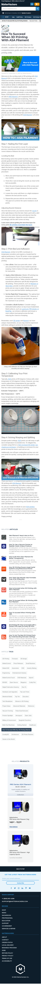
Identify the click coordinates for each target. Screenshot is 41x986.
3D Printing (5, 658)
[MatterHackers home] (9, 4)
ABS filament (13, 96)
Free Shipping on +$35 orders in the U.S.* (13, 1)
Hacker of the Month (8, 739)
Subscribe (20, 883)
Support (5, 923)
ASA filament (27, 115)
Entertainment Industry (19, 673)
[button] (20, 13)
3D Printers (28, 17)
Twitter (15, 888)
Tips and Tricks (33, 21)
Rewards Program (9, 948)
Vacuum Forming (7, 711)
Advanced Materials (19, 706)
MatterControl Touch (8, 677)
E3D (23, 668)
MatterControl (6, 663)
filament (26, 320)
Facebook (11, 888)
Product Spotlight (7, 715)
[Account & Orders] (32, 4)
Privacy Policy (7, 956)
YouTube (29, 888)
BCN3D (4, 682)
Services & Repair (8, 928)
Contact (5, 940)
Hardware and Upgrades (9, 692)
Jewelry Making (31, 668)
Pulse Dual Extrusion (22, 711)
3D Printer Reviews (27, 734)
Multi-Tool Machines (8, 725)
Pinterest (26, 888)
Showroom (6, 915)
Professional (7, 918)
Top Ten (17, 696)
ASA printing (30, 507)
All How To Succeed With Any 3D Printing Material (14, 21)
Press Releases (18, 663)
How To (24, 687)
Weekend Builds (7, 696)
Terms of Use (7, 958)
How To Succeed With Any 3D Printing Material (16, 729)
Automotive (15, 668)
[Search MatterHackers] (37, 9)
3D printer (16, 320)
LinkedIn (22, 888)
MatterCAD (5, 668)
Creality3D (5, 734)
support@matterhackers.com (15, 901)
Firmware (15, 658)
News (4, 913)
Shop (4, 910)
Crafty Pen (32, 682)
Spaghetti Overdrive (25, 720)
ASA (9, 379)
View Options (14, 827)
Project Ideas (6, 706)
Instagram (18, 888)
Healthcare (32, 725)
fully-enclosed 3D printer (26, 445)
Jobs (4, 950)
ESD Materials (22, 677)
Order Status (7, 942)
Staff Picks (20, 17)
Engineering (6, 673)
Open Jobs (28, 715)
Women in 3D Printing (21, 701)
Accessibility (7, 961)
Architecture (15, 734)
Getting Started (21, 725)
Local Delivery (8, 945)
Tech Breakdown (7, 701)
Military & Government (9, 720)
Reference (31, 706)
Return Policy (7, 953)
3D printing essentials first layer (21, 225)
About (4, 937)
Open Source (14, 682)
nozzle (34, 211)
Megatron (23, 682)
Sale (13, 17)
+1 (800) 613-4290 (8, 898)
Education (26, 696)
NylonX (31, 677)
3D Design (24, 658)
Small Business (30, 663)
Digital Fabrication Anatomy (10, 687)
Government (7, 926)
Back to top (20, 869)
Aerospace (19, 715)
